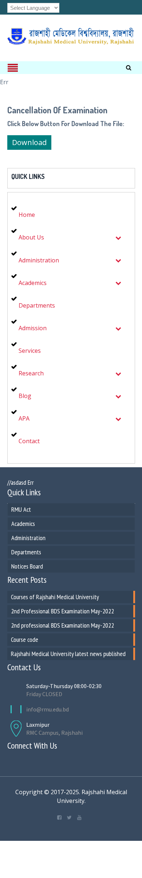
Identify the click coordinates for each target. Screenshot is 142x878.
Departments (26, 552)
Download (29, 142)
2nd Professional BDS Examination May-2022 (62, 611)
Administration (28, 538)
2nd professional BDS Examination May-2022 (62, 625)
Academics (23, 523)
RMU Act (21, 509)
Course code (24, 639)
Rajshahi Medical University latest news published (68, 653)
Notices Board (27, 566)
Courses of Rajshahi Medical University (55, 597)
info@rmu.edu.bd (47, 709)
